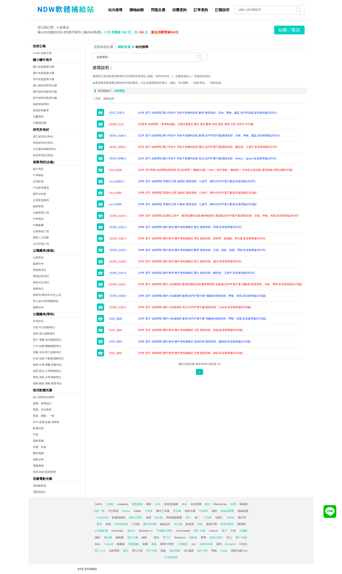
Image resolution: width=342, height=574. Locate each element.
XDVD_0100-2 (117, 135)
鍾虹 (97, 537)
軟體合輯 (38, 428)
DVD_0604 (115, 330)
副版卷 (193, 537)
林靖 (184, 504)
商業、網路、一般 (43, 415)
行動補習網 (39, 122)
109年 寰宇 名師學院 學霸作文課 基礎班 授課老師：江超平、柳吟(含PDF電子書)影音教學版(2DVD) (196, 181)
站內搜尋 (115, 10)
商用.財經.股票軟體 (44, 471)
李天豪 (177, 510)
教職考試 (38, 288)
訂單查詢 (201, 10)
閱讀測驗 (133, 544)
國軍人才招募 (41, 237)
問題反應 (158, 10)
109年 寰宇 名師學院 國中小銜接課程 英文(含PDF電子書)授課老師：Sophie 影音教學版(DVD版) (194, 307)
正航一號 (99, 510)
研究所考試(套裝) (43, 155)
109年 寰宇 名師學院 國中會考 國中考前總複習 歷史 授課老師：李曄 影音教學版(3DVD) (190, 226)
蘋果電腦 (38, 440)
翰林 (144, 537)
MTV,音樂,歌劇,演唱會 (46, 422)
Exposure (180, 537)
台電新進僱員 (41, 200)
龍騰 (145, 544)
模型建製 (137, 504)
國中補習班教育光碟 (45, 91)
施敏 (154, 544)
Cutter (223, 550)
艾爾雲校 (38, 116)
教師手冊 (211, 524)
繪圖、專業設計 (42, 403)
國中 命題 (199, 530)
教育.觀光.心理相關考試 (47, 370)
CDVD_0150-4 (117, 238)
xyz (193, 544)
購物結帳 (137, 10)
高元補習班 (171, 557)
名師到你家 (206, 544)
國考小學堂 (135, 517)
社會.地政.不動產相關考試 (48, 358)
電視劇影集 (39, 485)
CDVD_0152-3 (117, 227)
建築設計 (165, 524)
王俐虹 (110, 504)
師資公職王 (216, 537)
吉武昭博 (196, 504)
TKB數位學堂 (164, 530)
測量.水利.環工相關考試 (47, 352)
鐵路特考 (38, 263)
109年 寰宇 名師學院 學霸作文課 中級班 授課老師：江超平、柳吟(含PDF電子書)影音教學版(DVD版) (197, 204)
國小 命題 (241, 537)
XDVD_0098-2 (117, 158)
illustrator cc (146, 530)
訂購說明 (222, 10)
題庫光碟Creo (239, 550)
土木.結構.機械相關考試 (47, 345)
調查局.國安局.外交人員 (47, 294)
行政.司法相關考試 (44, 327)
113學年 (203, 510)
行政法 (243, 544)
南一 (197, 517)
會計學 (242, 517)
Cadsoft (108, 544)
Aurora (126, 510)
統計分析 (202, 550)
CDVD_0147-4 (117, 272)
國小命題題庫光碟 (43, 66)
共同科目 (38, 321)
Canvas (213, 530)
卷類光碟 (190, 510)
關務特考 (38, 307)
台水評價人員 (41, 243)
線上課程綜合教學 (43, 397)
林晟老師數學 (41, 110)
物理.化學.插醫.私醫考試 (47, 364)
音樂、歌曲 (39, 446)
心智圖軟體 (101, 530)
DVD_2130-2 (116, 112)
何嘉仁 (219, 517)
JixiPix (98, 504)
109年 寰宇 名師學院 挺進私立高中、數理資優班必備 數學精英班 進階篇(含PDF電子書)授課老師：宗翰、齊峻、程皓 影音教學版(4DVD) (218, 215)
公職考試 (38, 257)
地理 (148, 517)
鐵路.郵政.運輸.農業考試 (47, 383)
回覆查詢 (179, 10)
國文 (207, 504)
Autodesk (122, 504)
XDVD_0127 (116, 124)
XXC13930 (115, 170)
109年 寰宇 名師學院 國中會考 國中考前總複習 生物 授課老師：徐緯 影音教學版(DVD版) (190, 352)
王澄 (233, 530)
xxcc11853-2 (116, 181)
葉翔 (219, 544)
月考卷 (149, 510)
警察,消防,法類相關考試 (47, 377)
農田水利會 (39, 193)
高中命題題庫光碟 (43, 79)
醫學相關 (38, 453)
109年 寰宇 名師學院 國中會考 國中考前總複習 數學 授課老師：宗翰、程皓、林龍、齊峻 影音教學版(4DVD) (202, 249)
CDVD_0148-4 (117, 261)
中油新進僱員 (41, 187)
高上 (229, 537)
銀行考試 (38, 168)
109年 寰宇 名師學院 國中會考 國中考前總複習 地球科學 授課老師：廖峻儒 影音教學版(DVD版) (194, 341)
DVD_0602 (115, 353)
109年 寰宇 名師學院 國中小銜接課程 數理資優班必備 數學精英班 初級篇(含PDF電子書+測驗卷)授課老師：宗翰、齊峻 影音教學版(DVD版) (220, 284)
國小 (188, 517)
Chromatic (118, 530)
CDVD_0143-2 (117, 284)
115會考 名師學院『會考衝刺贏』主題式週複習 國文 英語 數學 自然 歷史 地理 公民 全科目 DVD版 (195, 124)
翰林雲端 (174, 550)
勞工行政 (137, 550)
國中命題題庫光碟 (43, 72)
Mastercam (220, 504)
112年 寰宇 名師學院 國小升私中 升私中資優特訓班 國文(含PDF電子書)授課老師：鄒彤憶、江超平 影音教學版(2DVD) (207, 146)
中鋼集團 (38, 225)
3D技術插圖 (171, 504)
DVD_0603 (115, 341)
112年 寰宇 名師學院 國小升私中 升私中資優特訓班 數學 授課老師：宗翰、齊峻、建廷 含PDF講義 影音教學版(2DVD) (207, 112)
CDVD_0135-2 (117, 307)
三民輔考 (182, 544)
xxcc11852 (115, 192)
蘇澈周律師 (118, 517)
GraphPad (102, 517)
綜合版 (159, 517)
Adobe (137, 510)
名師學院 (114, 550)
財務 (108, 524)
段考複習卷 (121, 524)
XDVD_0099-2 (117, 147)
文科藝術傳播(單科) (44, 148)
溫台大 (131, 530)
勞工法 (167, 537)
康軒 (149, 504)
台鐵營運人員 (41, 212)
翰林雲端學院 (41, 104)
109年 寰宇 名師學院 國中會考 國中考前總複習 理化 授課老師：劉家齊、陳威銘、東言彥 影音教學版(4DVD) (202, 238)
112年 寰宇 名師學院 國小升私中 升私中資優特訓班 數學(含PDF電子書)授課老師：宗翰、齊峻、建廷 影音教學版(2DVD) (209, 135)
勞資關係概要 (174, 517)
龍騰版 (121, 544)
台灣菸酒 (38, 181)
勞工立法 (100, 550)
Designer (230, 544)
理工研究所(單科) (43, 136)
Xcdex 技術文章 (42, 52)
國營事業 (38, 206)
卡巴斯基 (113, 510)
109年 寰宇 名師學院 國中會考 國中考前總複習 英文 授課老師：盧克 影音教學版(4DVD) (190, 261)
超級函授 (243, 510)
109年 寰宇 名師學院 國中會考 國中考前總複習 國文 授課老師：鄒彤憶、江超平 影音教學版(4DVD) (196, 272)
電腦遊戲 (38, 465)
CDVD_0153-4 (117, 215)
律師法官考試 (41, 282)
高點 (200, 524)
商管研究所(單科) (43, 142)
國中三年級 (163, 510)
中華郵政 (38, 175)
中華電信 (38, 218)
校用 (233, 504)
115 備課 (189, 550)
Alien (97, 544)
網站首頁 (124, 47)
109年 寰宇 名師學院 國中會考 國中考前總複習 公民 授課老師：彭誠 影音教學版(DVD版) (190, 329)
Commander (183, 530)
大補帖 (243, 530)
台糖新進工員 (41, 231)
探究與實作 (227, 524)
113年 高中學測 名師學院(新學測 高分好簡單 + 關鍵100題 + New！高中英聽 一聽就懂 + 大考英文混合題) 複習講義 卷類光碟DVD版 (215, 169)
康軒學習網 (149, 524)
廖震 (99, 524)
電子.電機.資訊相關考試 (47, 339)
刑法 (156, 537)
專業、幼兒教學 (42, 409)
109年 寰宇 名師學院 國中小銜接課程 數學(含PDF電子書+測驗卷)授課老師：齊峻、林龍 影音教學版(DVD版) (202, 295)
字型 (35, 434)
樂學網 (241, 524)
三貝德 (208, 517)
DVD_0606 (115, 318)
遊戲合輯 (38, 459)
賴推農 (120, 537)
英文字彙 (132, 537)
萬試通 (108, 537)
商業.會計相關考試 (44, 333)
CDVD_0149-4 (117, 249)
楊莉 (214, 510)
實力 (224, 530)
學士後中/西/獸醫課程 (45, 301)
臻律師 (244, 504)
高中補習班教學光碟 (45, 97)
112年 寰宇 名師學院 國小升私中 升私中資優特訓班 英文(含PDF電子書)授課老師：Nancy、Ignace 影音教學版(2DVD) (207, 158)
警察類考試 (39, 269)
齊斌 (203, 537)
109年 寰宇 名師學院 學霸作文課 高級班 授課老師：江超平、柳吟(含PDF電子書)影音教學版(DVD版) (197, 192)
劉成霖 (190, 524)
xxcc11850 (115, 204)
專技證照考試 (41, 276)
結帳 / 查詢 (289, 29)
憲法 (125, 550)
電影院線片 (39, 491)
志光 (157, 504)
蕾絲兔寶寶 (227, 510)
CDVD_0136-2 (117, 295)
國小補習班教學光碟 (45, 85)
